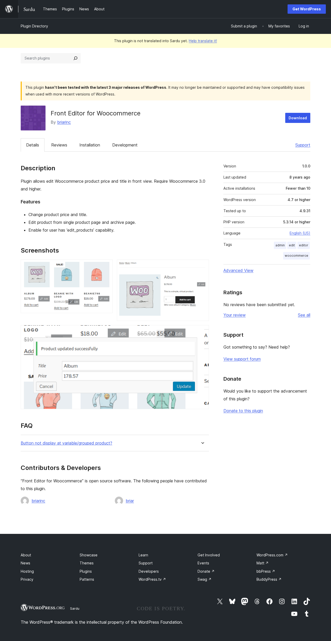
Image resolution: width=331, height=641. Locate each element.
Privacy (27, 579)
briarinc (64, 122)
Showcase (88, 555)
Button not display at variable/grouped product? (66, 443)
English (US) (300, 233)
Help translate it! (203, 41)
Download (298, 118)
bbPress (266, 571)
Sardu (74, 608)
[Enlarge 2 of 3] (202, 266)
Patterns (87, 579)
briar (130, 500)
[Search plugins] (75, 58)
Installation (89, 145)
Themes (87, 563)
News (25, 563)
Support (302, 145)
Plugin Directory (34, 26)
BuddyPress (269, 579)
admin (280, 245)
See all (304, 315)
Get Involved (209, 555)
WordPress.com (272, 555)
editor (303, 245)
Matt (263, 563)
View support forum (242, 359)
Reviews (59, 145)
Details (32, 145)
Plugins (86, 571)
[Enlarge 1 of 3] (105, 266)
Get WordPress (306, 9)
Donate (206, 571)
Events (203, 563)
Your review (234, 315)
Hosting (27, 571)
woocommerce (296, 255)
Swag (205, 579)
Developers (149, 571)
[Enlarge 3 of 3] (202, 332)
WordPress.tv (152, 579)
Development (125, 145)
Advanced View (238, 270)
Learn (143, 555)
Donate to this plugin (243, 410)
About (26, 555)
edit (292, 245)
